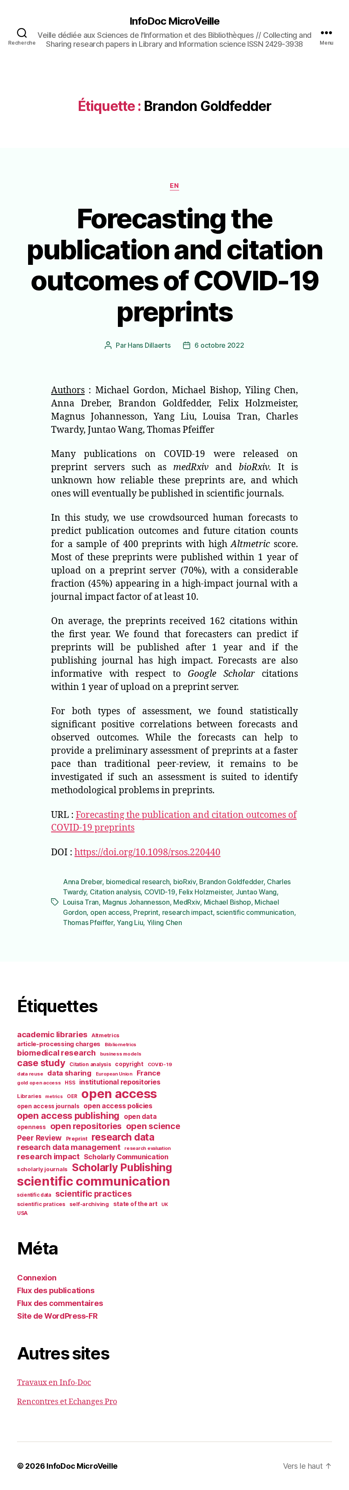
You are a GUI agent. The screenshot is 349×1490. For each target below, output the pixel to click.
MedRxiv (186, 902)
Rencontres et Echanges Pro (67, 1402)
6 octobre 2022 (219, 345)
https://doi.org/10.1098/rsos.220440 (147, 852)
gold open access (39, 1083)
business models (120, 1054)
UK (164, 1204)
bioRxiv (184, 881)
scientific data (34, 1195)
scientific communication (255, 912)
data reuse (30, 1074)
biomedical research (138, 881)
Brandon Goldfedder (231, 881)
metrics (54, 1096)
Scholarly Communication (126, 1156)
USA (22, 1213)
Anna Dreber (82, 881)
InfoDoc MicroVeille (174, 21)
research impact (187, 912)
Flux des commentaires (60, 1303)
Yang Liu (130, 922)
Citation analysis (115, 892)
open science (153, 1126)
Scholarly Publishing (122, 1167)
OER (72, 1096)
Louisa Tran (81, 902)
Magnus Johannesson (136, 902)
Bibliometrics (121, 1044)
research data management (68, 1147)
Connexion (37, 1277)
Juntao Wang (256, 892)
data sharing (69, 1073)
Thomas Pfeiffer (88, 922)
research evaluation (147, 1148)
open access (110, 912)
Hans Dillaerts (149, 345)
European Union (114, 1074)
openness (31, 1127)
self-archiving (89, 1204)
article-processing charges (58, 1043)
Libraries (29, 1096)
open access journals (48, 1106)
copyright (129, 1064)
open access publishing (68, 1115)
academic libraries (52, 1034)
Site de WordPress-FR (57, 1315)
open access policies (117, 1105)
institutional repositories (119, 1082)
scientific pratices (41, 1204)
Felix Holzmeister (205, 892)
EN (174, 186)
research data (123, 1137)
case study (41, 1062)
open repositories (86, 1126)
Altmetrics (105, 1035)
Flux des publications (55, 1290)
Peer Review (39, 1137)
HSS (70, 1083)
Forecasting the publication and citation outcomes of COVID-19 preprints (174, 265)
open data (140, 1117)
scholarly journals (42, 1169)
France (148, 1073)
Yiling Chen (164, 922)
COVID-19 (159, 892)
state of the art (135, 1204)
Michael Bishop (227, 902)
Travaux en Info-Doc (54, 1383)
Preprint (145, 912)
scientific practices (93, 1194)
